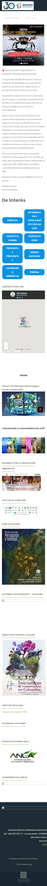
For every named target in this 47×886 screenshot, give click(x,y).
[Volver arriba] (23, 875)
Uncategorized (12, 18)
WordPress (33, 858)
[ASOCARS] (18, 5)
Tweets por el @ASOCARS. (15, 712)
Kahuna (23, 858)
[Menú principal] (42, 5)
